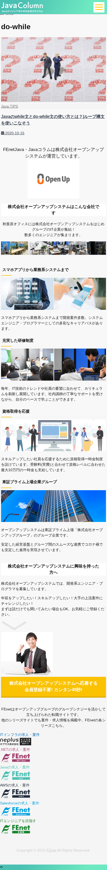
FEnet (51, 850)
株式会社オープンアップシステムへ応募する (53, 686)
